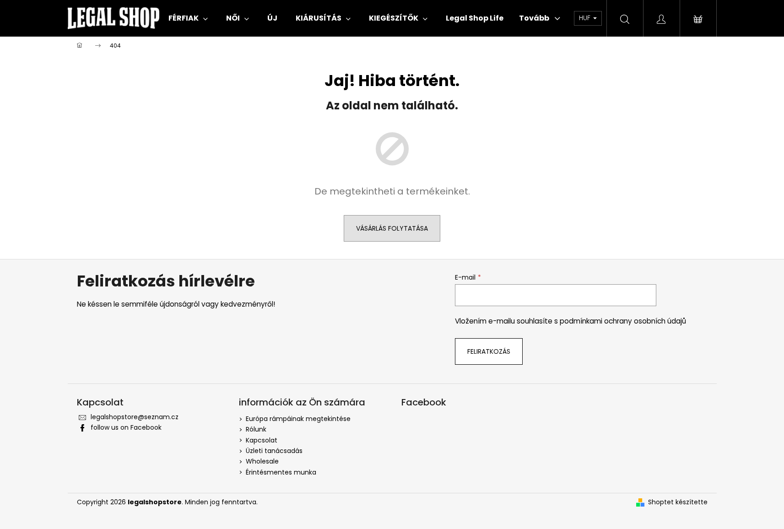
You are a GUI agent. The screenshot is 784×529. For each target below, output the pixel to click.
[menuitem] (188, 18)
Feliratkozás (488, 351)
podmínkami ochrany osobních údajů (623, 321)
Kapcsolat (261, 440)
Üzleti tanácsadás (274, 450)
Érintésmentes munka (281, 472)
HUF (585, 17)
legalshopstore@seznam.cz (134, 416)
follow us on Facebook (126, 427)
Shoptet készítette (678, 502)
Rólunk (256, 429)
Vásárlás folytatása (392, 228)
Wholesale (262, 461)
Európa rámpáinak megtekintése (298, 418)
